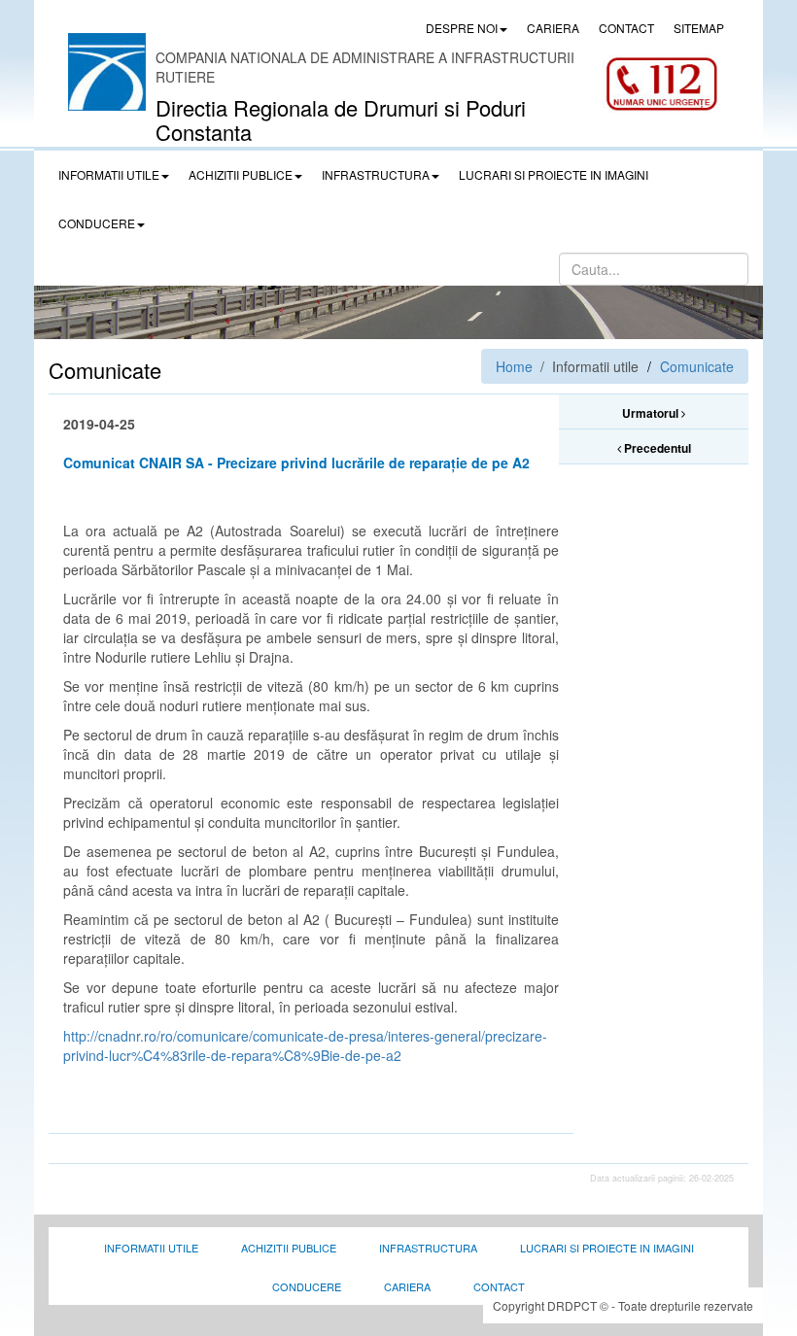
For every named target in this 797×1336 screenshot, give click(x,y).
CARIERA (553, 27)
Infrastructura (428, 1247)
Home (514, 366)
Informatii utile (151, 1247)
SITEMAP (699, 27)
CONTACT (626, 27)
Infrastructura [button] (376, 174)
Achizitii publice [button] (241, 174)
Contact (499, 1286)
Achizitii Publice (288, 1247)
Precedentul (656, 448)
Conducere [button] (96, 223)
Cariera (407, 1286)
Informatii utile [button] (108, 174)
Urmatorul (651, 413)
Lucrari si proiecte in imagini (607, 1247)
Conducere (306, 1286)
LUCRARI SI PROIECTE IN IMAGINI (553, 174)
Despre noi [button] (462, 27)
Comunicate (697, 366)
